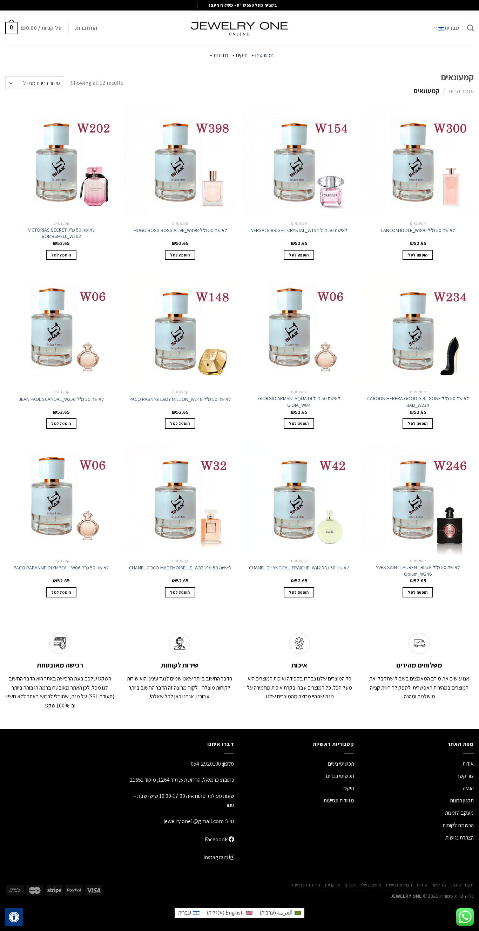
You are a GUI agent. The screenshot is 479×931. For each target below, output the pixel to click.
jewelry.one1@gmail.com (194, 821)
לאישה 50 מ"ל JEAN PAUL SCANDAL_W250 (61, 399)
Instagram (216, 857)
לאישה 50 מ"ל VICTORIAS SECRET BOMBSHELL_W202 (61, 233)
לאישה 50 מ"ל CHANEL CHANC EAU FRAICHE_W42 (299, 567)
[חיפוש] (470, 27)
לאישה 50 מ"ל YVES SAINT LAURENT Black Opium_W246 (418, 570)
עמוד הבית (461, 91)
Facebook (217, 839)
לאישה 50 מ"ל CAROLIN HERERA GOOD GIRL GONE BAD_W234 (418, 401)
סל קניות (332, 885)
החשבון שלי (371, 885)
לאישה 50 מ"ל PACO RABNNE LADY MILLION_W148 (180, 399)
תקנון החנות (462, 800)
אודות (468, 763)
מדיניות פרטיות (306, 885)
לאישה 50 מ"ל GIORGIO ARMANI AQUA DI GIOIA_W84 (299, 401)
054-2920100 (206, 763)
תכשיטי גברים (340, 776)
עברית (451, 28)
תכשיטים (264, 55)
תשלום (351, 885)
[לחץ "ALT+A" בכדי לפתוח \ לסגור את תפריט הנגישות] (14, 917)
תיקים (242, 55)
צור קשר (439, 885)
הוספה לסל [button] (417, 255)
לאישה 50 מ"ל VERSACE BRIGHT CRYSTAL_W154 (299, 230)
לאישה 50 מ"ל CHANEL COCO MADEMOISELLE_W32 (180, 567)
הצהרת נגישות (459, 837)
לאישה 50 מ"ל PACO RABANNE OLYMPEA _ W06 (61, 567)
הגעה (468, 788)
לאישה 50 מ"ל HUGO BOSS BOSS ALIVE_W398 (180, 230)
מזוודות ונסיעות (339, 800)
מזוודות (221, 55)
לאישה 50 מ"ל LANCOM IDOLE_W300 (418, 230)
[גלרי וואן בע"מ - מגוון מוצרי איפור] (239, 28)
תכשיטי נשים (341, 763)
